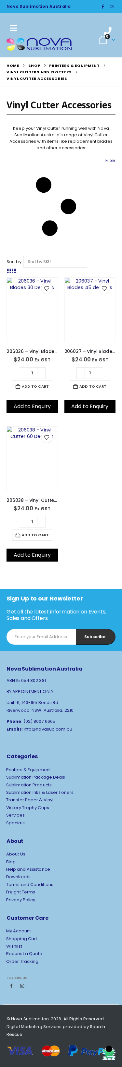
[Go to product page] (32, 297)
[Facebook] (103, 6)
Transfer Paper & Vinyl (29, 800)
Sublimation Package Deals (35, 777)
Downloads (18, 877)
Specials (15, 823)
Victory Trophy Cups (27, 808)
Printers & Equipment (28, 770)
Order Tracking (22, 961)
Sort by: (14, 262)
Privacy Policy (20, 900)
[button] (61, 206)
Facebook (11, 986)
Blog (11, 862)
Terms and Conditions (29, 884)
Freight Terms (20, 892)
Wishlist (14, 946)
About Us (15, 854)
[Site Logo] (39, 44)
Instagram (22, 986)
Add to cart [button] (35, 386)
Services (15, 815)
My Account (18, 931)
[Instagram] (111, 6)
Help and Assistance (28, 869)
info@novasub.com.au (48, 729)
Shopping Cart (21, 939)
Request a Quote (24, 954)
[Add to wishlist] (47, 288)
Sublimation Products (29, 785)
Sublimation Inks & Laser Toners (40, 792)
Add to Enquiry (32, 406)
